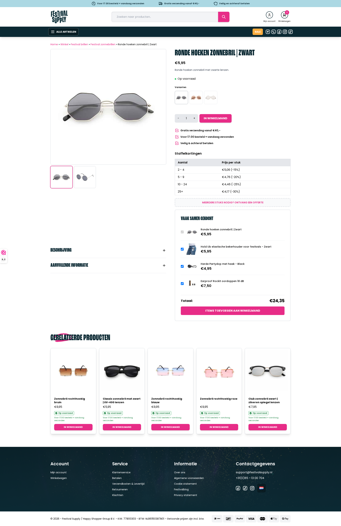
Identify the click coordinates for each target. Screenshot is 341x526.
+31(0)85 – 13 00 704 (250, 478)
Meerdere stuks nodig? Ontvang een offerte (232, 202)
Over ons (179, 472)
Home (54, 44)
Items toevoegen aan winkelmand (232, 311)
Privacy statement (185, 495)
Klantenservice (121, 472)
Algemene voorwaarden (189, 478)
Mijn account (58, 472)
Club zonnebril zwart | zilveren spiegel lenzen (264, 400)
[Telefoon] (273, 32)
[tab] (108, 250)
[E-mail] (268, 32)
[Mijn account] (269, 14)
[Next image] (159, 106)
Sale (258, 32)
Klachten (117, 495)
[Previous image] (57, 106)
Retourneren (120, 489)
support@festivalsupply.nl (254, 472)
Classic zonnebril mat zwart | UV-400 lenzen (121, 400)
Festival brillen (79, 44)
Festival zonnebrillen (103, 44)
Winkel (64, 44)
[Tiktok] (290, 32)
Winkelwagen (58, 478)
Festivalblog (181, 489)
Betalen (117, 478)
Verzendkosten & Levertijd (128, 484)
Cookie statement (185, 484)
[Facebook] (279, 32)
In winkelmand (215, 118)
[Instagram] (285, 32)
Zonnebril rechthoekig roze (218, 399)
